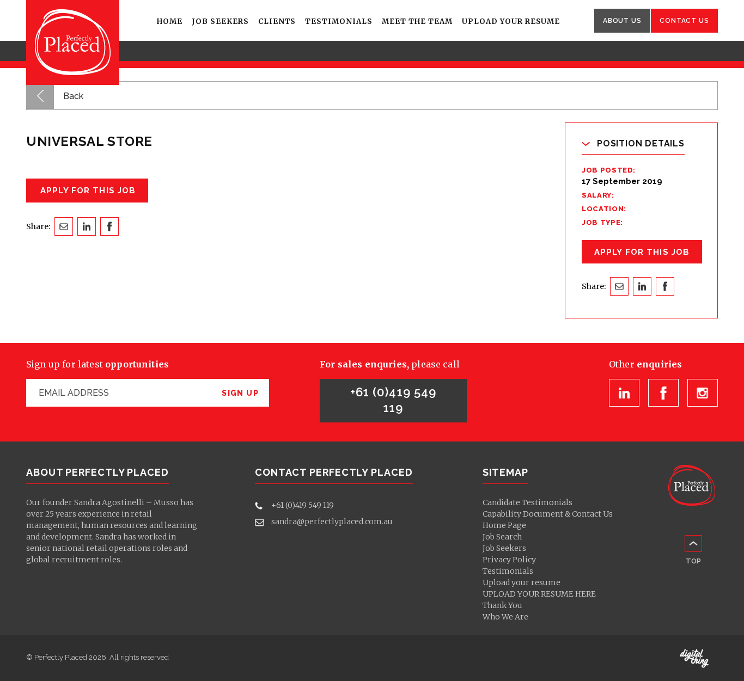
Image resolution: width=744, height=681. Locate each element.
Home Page (504, 525)
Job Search (502, 537)
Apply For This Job (642, 252)
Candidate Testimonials (527, 502)
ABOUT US (622, 20)
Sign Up (240, 393)
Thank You (502, 605)
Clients (277, 21)
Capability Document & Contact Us (548, 514)
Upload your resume (511, 21)
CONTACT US (684, 20)
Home (169, 21)
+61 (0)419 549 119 (393, 400)
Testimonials (339, 21)
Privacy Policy (509, 560)
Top (693, 561)
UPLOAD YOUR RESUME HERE (539, 594)
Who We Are (505, 617)
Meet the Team (417, 21)
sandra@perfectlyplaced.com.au (332, 521)
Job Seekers (220, 21)
